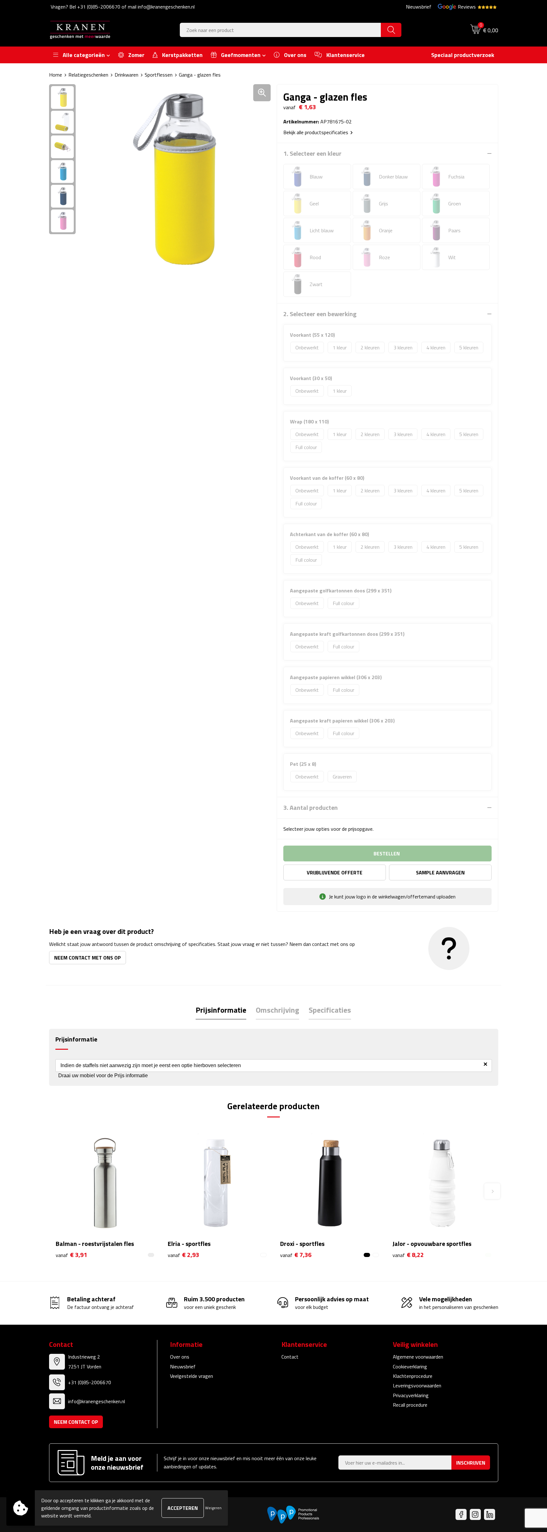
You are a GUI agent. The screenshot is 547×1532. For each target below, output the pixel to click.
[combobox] (280, 30)
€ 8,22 (408, 1255)
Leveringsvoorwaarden (417, 1385)
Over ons (179, 1356)
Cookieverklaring (410, 1366)
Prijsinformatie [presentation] (221, 1010)
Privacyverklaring (411, 1395)
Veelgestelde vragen (191, 1376)
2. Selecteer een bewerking (319, 314)
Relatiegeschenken (88, 74)
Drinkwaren (126, 74)
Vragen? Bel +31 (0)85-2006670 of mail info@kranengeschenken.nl (123, 6)
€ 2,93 (183, 1255)
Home (55, 74)
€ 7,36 (295, 1255)
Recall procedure (410, 1405)
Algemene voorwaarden (418, 1356)
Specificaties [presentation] (330, 1010)
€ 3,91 (71, 1255)
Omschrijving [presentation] (277, 1010)
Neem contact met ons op (87, 957)
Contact (290, 1356)
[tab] (221, 1010)
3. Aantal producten (310, 808)
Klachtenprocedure (412, 1376)
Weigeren (213, 1508)
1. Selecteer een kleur (312, 153)
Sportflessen (159, 74)
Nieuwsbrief (418, 6)
